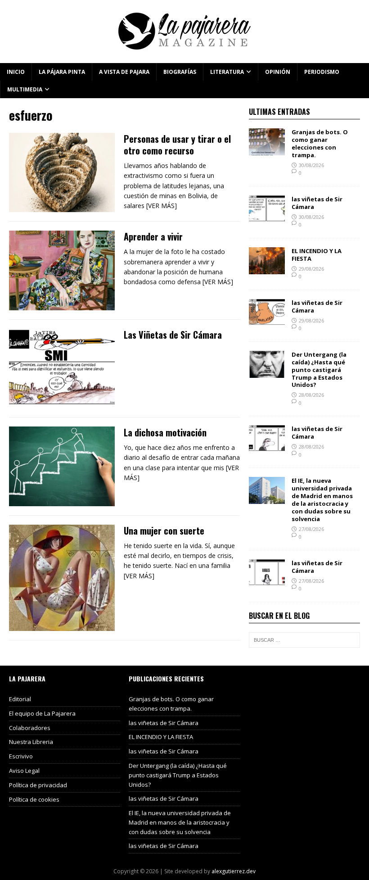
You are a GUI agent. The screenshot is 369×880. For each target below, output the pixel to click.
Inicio (16, 72)
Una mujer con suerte (164, 530)
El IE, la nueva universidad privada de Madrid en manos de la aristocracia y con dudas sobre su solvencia (322, 499)
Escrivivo (21, 756)
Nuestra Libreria (31, 742)
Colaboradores (29, 728)
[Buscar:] (304, 640)
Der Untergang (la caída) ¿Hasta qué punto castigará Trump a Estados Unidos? (319, 369)
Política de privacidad (38, 785)
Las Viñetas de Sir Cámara (173, 334)
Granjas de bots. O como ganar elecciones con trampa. (320, 143)
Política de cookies (34, 799)
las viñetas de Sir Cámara (317, 203)
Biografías (179, 72)
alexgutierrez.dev (234, 871)
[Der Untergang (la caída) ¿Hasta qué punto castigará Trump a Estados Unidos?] (267, 372)
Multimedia (24, 89)
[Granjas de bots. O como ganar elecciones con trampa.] (267, 150)
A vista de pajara (124, 72)
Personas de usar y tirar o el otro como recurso (177, 144)
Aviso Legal (24, 771)
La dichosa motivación (165, 432)
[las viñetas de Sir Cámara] (267, 217)
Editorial (20, 699)
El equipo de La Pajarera (42, 713)
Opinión (277, 72)
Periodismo (321, 72)
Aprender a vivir (153, 236)
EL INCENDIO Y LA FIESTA (317, 255)
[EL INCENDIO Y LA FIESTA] (267, 269)
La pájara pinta (62, 72)
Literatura (227, 72)
